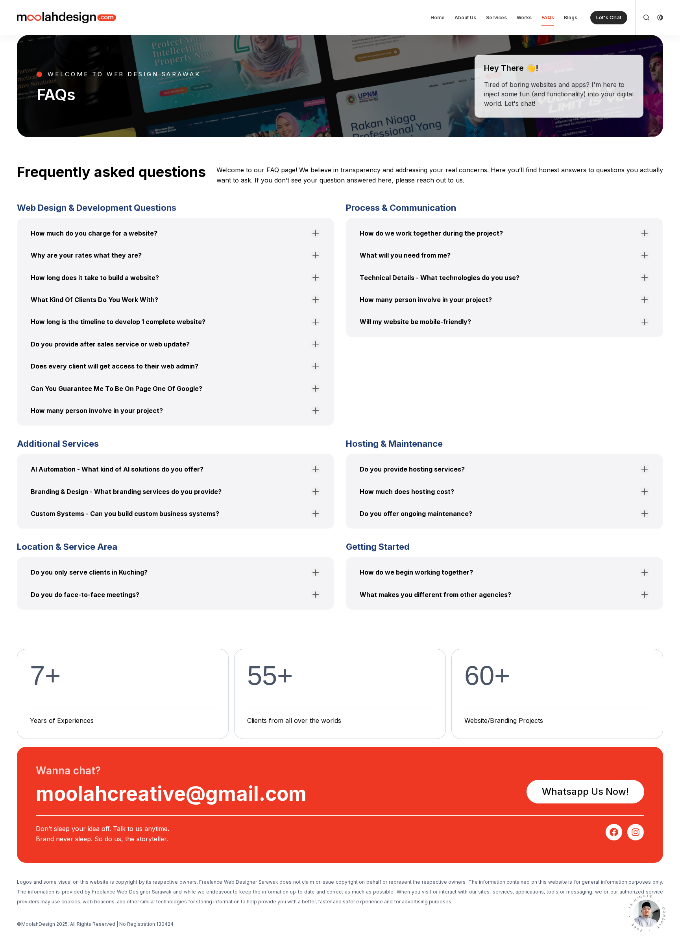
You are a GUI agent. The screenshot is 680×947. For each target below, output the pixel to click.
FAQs (547, 17)
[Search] (646, 17)
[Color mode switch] (660, 17)
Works (524, 17)
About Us (465, 17)
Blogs (570, 17)
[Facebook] (614, 832)
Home (438, 17)
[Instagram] (635, 832)
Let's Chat (608, 17)
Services (496, 17)
